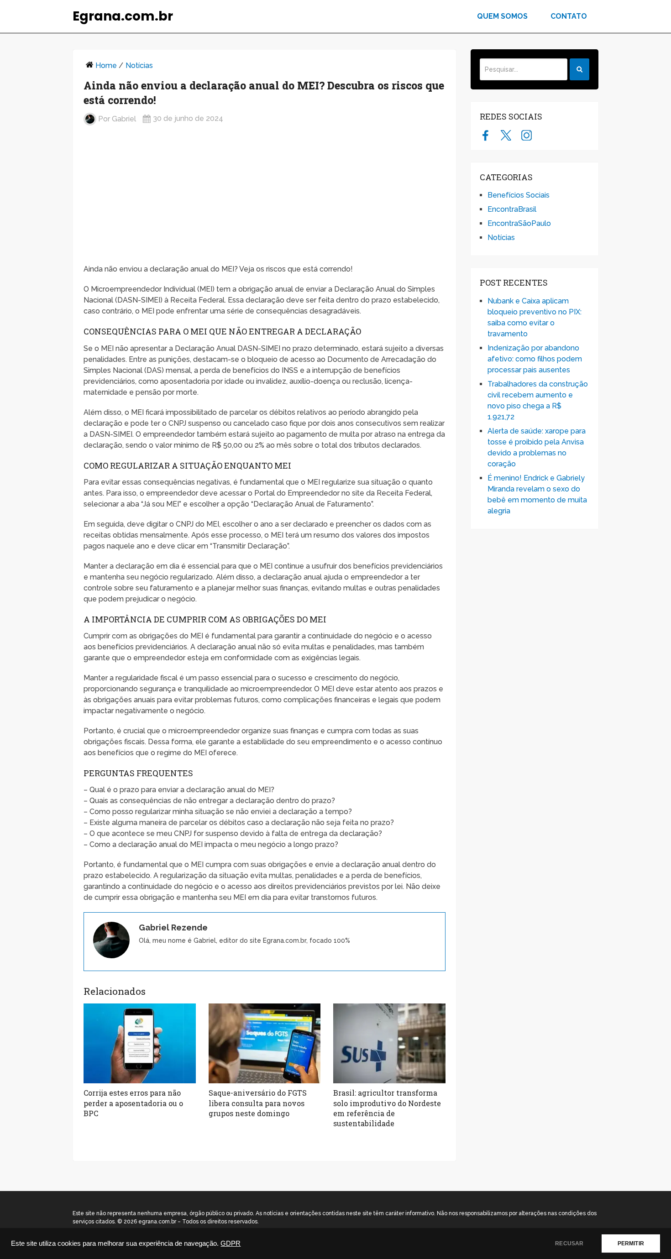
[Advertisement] (264, 198)
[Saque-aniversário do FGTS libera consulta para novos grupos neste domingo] (265, 1043)
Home (106, 65)
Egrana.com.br (123, 16)
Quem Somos (502, 16)
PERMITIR (631, 1243)
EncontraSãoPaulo (519, 223)
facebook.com (485, 135)
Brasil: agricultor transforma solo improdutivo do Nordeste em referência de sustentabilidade (387, 1108)
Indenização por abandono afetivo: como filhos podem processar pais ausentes (535, 359)
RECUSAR (569, 1243)
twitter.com (506, 135)
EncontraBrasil (512, 209)
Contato (568, 16)
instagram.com (526, 135)
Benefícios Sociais (519, 195)
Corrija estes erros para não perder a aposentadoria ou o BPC (133, 1103)
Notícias (139, 65)
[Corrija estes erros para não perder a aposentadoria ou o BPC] (140, 1043)
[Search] (579, 69)
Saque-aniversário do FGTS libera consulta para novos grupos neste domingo (258, 1103)
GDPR (230, 1243)
